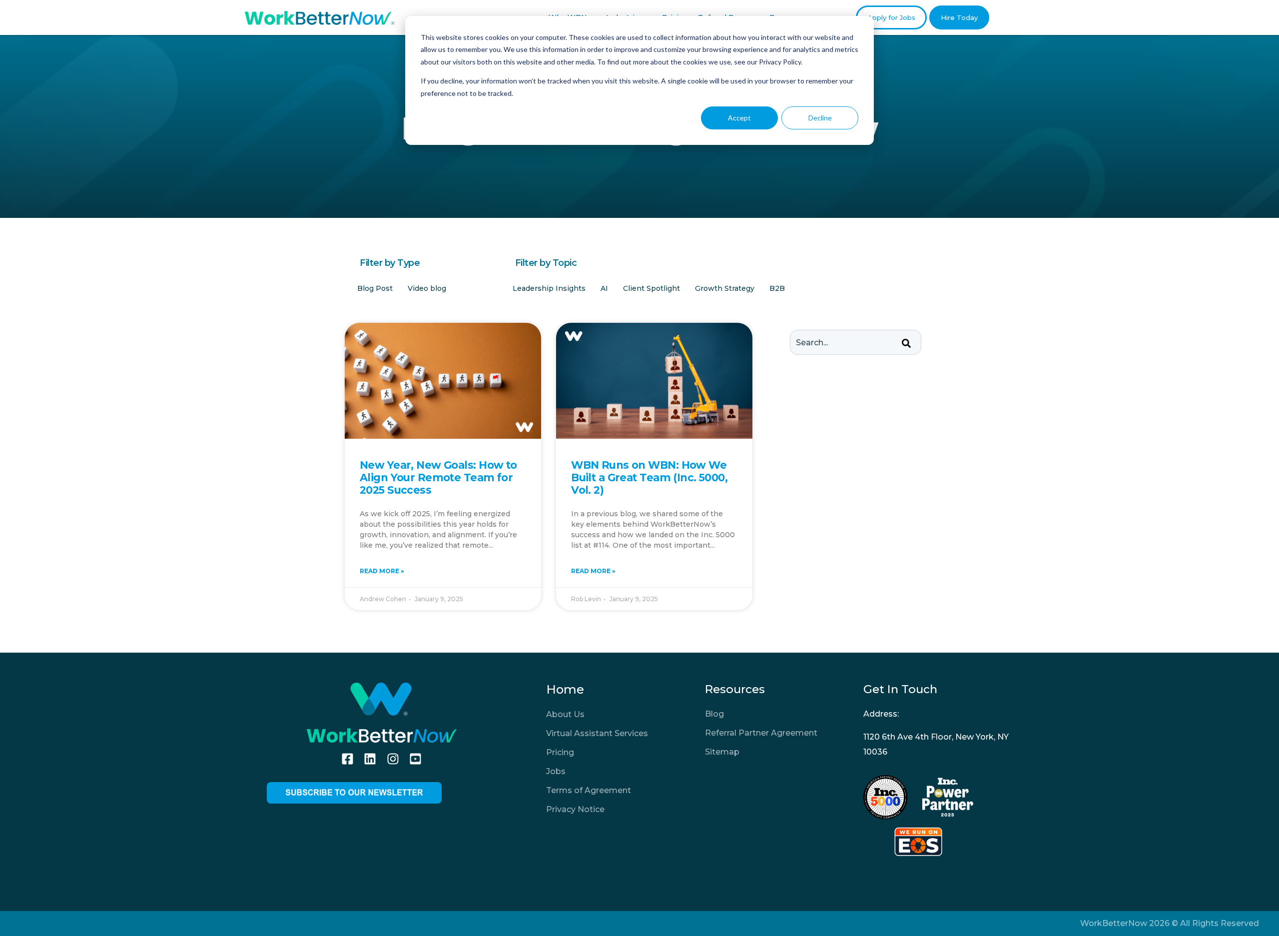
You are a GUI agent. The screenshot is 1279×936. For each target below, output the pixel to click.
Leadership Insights (549, 288)
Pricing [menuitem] (560, 752)
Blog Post (375, 288)
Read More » (382, 571)
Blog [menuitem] (714, 714)
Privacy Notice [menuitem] (575, 809)
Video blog (427, 288)
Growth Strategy (724, 288)
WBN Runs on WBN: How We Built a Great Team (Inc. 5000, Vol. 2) (649, 477)
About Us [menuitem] (565, 714)
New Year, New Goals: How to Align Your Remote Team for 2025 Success (438, 477)
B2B (777, 288)
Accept (739, 117)
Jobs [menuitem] (556, 771)
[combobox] (855, 342)
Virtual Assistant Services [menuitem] (597, 733)
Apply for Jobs (891, 17)
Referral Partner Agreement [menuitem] (761, 733)
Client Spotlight (651, 288)
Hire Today (959, 17)
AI (604, 288)
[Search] (906, 344)
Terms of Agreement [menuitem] (588, 790)
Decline (820, 117)
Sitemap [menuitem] (722, 752)
